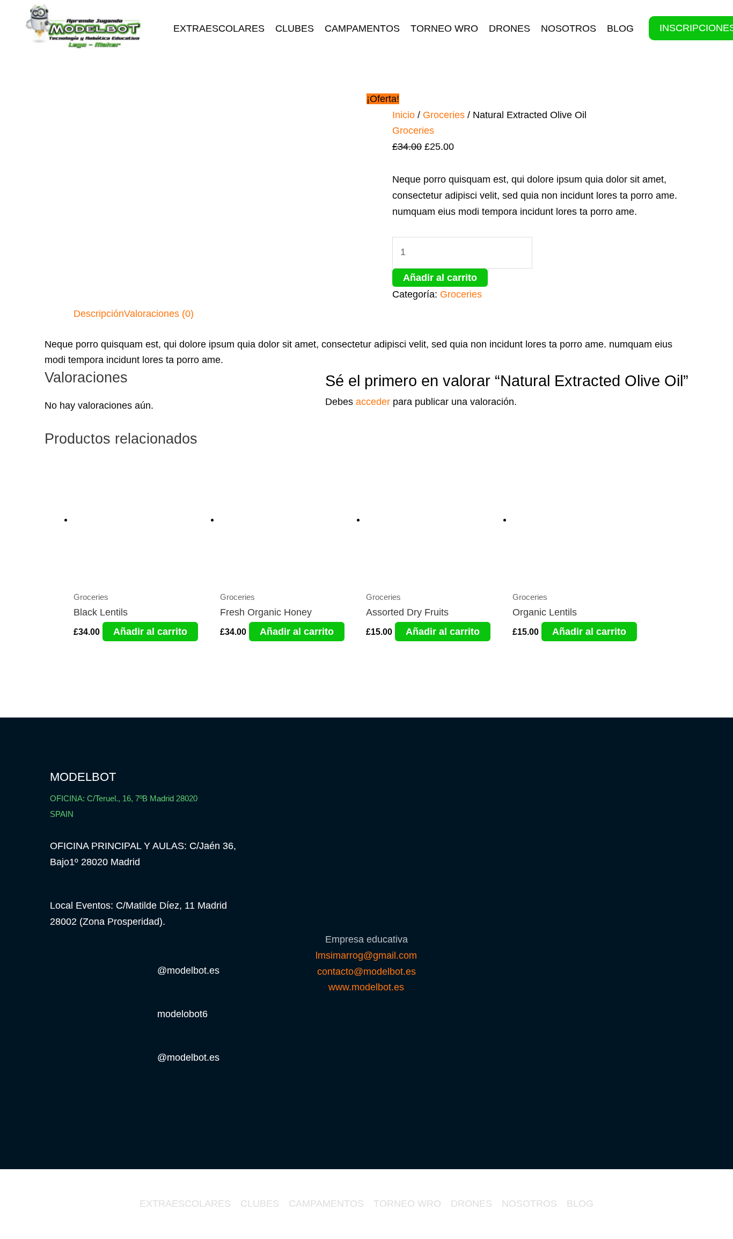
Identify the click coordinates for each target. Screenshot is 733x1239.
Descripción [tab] (99, 313)
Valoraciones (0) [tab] (159, 313)
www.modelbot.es (366, 987)
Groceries (444, 115)
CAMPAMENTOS (362, 28)
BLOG (620, 28)
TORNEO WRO (444, 28)
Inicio (403, 115)
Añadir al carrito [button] (150, 631)
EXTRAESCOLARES (219, 28)
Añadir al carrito (440, 277)
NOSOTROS (568, 28)
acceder (373, 401)
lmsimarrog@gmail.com (366, 955)
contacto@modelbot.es (366, 971)
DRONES (509, 28)
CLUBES (294, 28)
